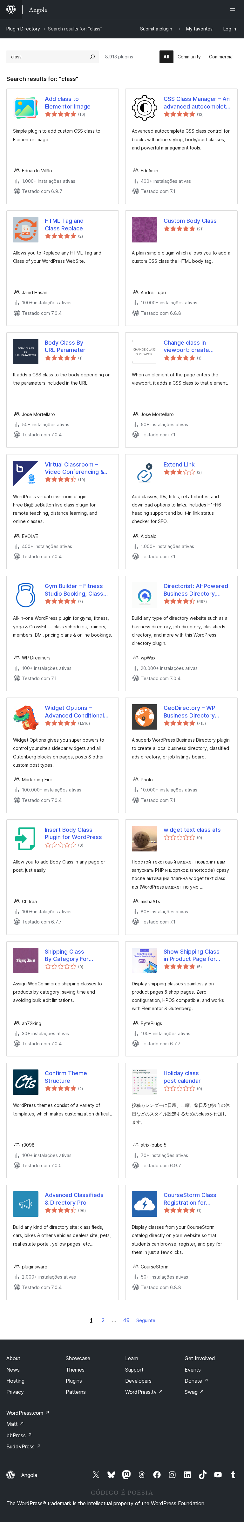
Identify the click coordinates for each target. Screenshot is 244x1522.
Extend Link (179, 464)
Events (193, 1369)
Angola (29, 1475)
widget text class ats (192, 829)
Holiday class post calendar (182, 1077)
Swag (194, 1392)
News (13, 1369)
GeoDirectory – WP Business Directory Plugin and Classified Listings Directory (191, 712)
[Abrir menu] (234, 9)
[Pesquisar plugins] (92, 56)
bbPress (19, 1435)
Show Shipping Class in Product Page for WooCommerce (192, 955)
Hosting (15, 1381)
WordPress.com (28, 1413)
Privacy (15, 1392)
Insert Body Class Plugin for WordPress (73, 833)
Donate (196, 1381)
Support (134, 1369)
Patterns (76, 1392)
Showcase (78, 1358)
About (13, 1358)
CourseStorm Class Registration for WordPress (190, 1199)
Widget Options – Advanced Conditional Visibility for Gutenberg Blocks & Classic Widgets (76, 712)
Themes (75, 1369)
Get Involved (200, 1358)
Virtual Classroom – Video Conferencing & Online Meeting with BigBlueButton (74, 468)
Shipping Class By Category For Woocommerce (67, 955)
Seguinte (145, 1320)
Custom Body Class (190, 220)
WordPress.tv (144, 1392)
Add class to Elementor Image (68, 102)
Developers (138, 1381)
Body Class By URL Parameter (65, 346)
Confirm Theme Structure (66, 1077)
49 (126, 1320)
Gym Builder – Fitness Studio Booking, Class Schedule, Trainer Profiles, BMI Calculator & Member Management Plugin (77, 590)
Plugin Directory (23, 28)
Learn (131, 1358)
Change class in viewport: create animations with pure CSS (192, 346)
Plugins (74, 1381)
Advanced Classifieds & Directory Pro (74, 1199)
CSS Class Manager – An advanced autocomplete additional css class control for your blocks (197, 103)
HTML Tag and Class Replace (64, 224)
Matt (15, 1424)
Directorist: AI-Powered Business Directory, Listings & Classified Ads (197, 590)
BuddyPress (23, 1446)
